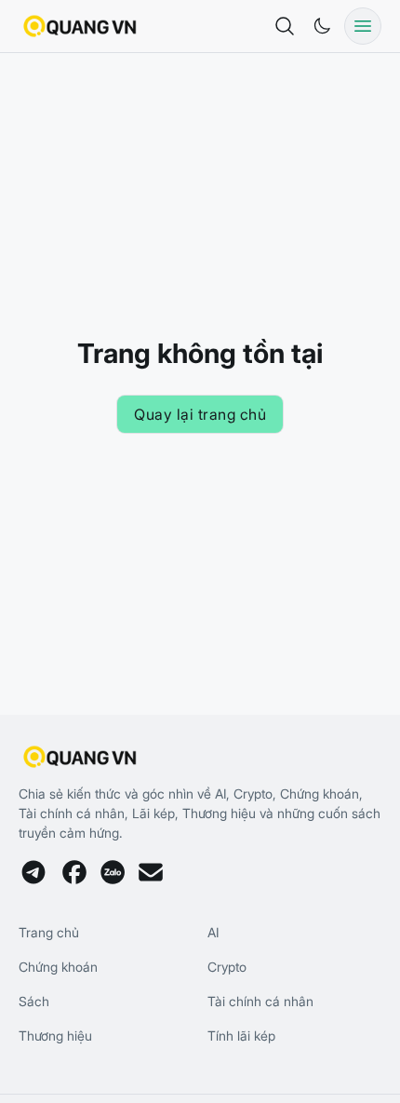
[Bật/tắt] (322, 26)
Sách (34, 1001)
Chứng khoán (58, 967)
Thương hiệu (55, 1035)
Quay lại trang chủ (200, 414)
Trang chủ (49, 932)
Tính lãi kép (241, 1035)
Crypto (227, 967)
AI (213, 932)
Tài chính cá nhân (260, 1001)
